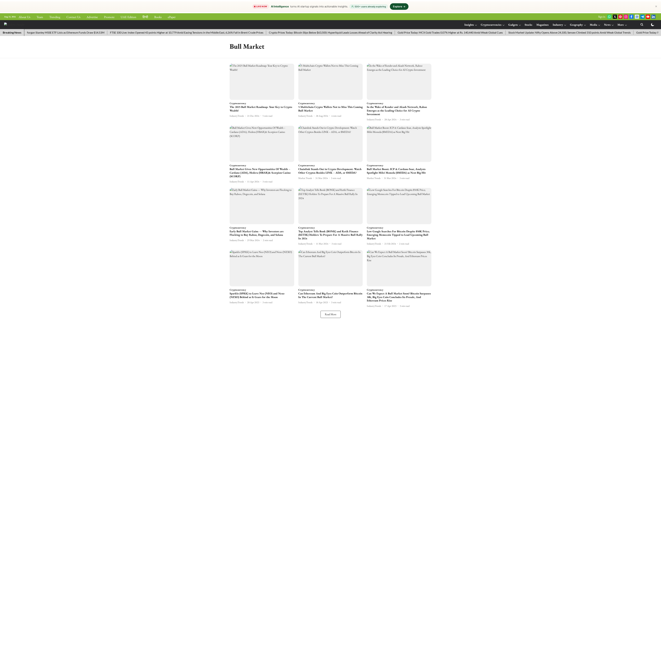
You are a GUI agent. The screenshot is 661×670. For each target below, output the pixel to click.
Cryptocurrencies (491, 24)
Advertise (92, 17)
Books (158, 17)
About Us (24, 17)
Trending (54, 17)
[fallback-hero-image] (262, 82)
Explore (399, 6)
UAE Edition (128, 17)
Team (39, 17)
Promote (109, 17)
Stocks (528, 24)
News (607, 24)
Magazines (542, 24)
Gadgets (513, 24)
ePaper (172, 17)
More (620, 24)
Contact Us (73, 17)
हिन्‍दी (145, 17)
